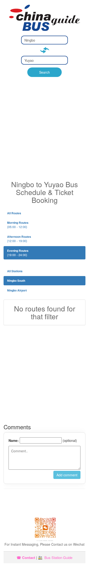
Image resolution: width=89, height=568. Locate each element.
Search (44, 72)
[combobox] (44, 40)
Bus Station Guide (58, 557)
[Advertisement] (44, 133)
